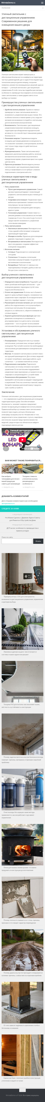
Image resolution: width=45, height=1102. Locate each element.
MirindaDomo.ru (8, 2)
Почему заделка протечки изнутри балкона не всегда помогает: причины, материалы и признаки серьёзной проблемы (22, 759)
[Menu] (42, 2)
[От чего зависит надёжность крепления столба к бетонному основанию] (22, 1001)
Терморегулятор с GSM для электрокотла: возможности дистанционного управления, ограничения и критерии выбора (22, 599)
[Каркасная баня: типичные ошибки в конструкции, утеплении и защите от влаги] (22, 1054)
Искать (38, 541)
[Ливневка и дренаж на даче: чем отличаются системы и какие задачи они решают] (22, 628)
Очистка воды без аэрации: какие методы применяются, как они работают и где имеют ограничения (18, 815)
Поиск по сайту (7, 537)
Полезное (6, 8)
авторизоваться (8, 504)
